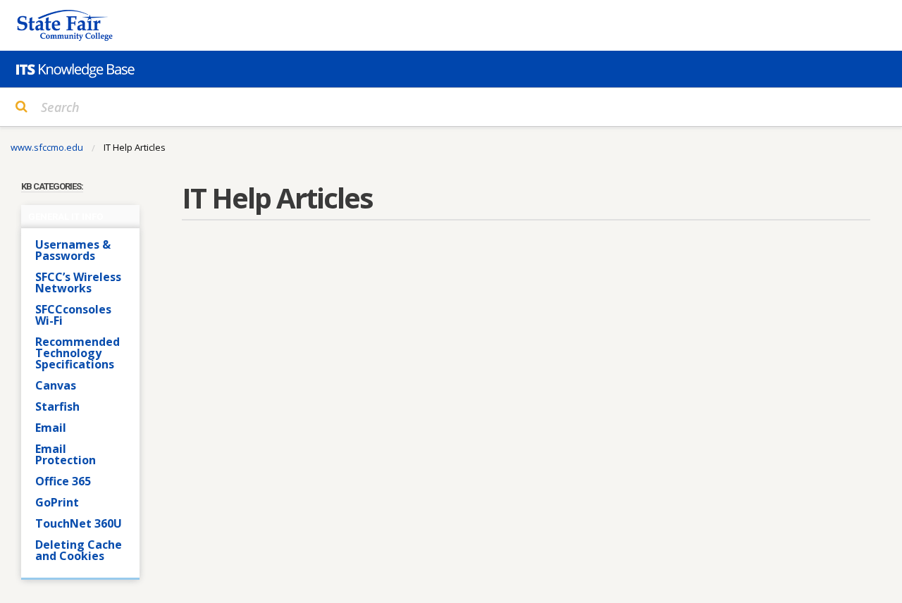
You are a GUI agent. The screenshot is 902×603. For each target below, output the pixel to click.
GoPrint (57, 502)
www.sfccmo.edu (47, 147)
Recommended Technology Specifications (77, 353)
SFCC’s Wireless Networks (78, 282)
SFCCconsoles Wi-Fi (73, 315)
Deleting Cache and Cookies (78, 550)
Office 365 (63, 481)
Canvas (55, 385)
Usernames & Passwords (73, 250)
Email (50, 427)
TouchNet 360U (78, 523)
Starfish (57, 406)
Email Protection (65, 454)
